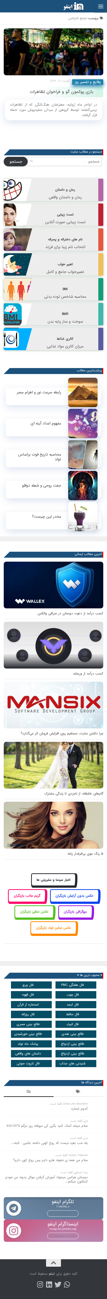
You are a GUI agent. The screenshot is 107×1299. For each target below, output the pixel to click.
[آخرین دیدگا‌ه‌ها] (29, 1092)
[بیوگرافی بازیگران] (75, 917)
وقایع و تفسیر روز (88, 82)
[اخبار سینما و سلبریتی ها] (54, 885)
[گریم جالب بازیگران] (26, 901)
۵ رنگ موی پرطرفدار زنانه (85, 853)
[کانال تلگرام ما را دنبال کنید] (66, 1284)
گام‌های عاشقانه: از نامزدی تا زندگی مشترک (73, 793)
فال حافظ (72, 1014)
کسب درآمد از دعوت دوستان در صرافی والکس (70, 613)
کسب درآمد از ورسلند (88, 673)
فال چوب (72, 994)
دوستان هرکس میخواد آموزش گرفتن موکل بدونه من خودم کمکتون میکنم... (46, 1179)
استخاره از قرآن (28, 1004)
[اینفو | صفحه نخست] (69, 6)
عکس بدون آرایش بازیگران (74, 895)
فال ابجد (73, 1004)
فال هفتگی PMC (72, 985)
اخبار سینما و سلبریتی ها (53, 879)
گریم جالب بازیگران (27, 895)
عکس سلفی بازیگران (34, 911)
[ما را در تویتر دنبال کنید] (57, 1284)
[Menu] (101, 6)
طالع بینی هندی (72, 1034)
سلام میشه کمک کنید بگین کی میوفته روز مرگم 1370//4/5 (47, 1126)
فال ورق (28, 985)
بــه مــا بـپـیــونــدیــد (62, 1213)
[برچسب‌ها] (78, 1092)
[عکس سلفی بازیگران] (34, 917)
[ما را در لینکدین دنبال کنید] (49, 1284)
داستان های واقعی (28, 1053)
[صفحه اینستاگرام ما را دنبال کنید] (40, 1284)
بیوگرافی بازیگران (75, 911)
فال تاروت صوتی (28, 1063)
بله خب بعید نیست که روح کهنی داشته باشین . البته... (49, 1143)
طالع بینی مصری (28, 1024)
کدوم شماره (79, 1108)
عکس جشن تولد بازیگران (53, 927)
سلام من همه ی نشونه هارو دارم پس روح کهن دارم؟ (50, 1160)
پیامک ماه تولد (28, 1044)
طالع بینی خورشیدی (28, 1034)
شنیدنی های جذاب (72, 1063)
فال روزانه (28, 1014)
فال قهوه (28, 994)
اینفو (52, 1273)
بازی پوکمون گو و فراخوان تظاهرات (61, 92)
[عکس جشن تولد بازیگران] (53, 933)
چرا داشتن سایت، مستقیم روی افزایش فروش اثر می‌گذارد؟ (62, 733)
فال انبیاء (72, 1024)
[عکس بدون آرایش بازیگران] (75, 901)
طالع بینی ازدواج (72, 1044)
